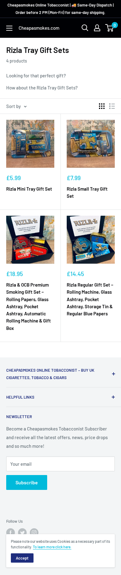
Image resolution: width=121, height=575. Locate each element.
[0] (110, 28)
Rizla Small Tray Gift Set (87, 192)
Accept (22, 558)
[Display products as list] (112, 106)
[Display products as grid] (102, 106)
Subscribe (27, 482)
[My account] (97, 27)
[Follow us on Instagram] (34, 532)
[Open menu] (9, 28)
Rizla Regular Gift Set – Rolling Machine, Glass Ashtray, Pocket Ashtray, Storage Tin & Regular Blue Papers (90, 299)
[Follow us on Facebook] (10, 532)
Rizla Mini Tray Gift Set (29, 189)
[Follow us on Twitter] (22, 532)
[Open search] (85, 27)
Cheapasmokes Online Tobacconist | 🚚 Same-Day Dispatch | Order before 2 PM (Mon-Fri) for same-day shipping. (60, 8)
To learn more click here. (52, 547)
